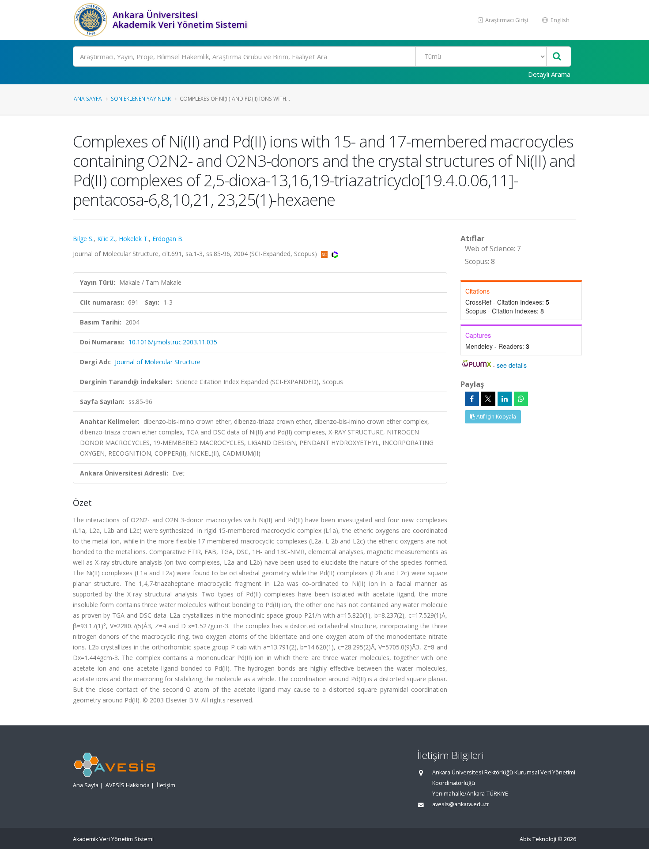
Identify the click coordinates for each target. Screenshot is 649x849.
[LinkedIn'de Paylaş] (505, 399)
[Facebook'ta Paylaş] (472, 399)
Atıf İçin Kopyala (495, 416)
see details (512, 365)
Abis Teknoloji (538, 839)
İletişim (166, 785)
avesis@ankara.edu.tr (460, 804)
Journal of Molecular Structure (157, 362)
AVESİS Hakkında (128, 785)
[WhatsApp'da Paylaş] (521, 399)
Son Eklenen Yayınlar (141, 98)
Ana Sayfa (88, 98)
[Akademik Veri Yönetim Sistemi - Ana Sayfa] (91, 20)
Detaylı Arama (549, 74)
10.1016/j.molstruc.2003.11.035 (172, 342)
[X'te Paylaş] (488, 399)
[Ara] (557, 57)
